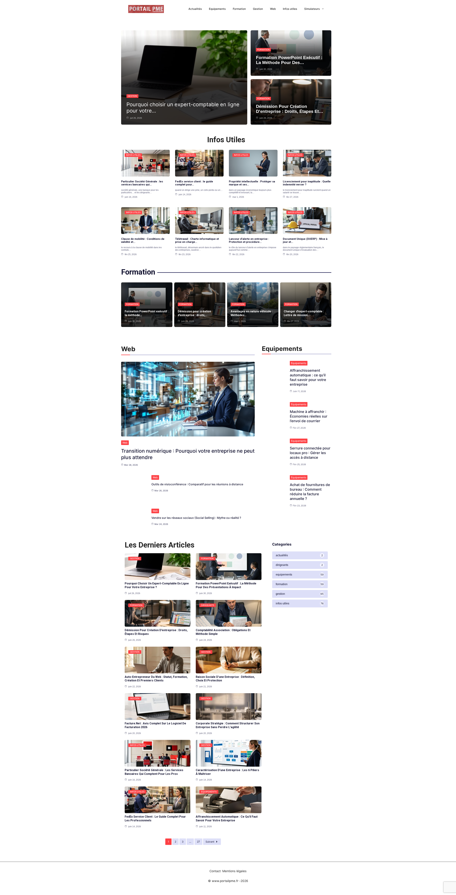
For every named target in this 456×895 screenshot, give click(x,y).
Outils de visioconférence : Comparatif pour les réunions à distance (197, 484)
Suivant (210, 841)
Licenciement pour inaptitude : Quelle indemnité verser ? (307, 183)
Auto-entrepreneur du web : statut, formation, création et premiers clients (156, 678)
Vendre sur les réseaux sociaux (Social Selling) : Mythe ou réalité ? (196, 518)
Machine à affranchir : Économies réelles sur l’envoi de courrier (308, 416)
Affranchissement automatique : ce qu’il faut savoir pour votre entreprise (227, 818)
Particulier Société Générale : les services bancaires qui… (142, 183)
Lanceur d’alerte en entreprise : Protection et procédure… (249, 240)
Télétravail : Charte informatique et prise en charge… (197, 240)
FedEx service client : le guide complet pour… (194, 183)
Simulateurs (312, 9)
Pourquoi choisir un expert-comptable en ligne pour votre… (182, 107)
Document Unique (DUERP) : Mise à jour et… (305, 240)
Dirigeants (207, 605)
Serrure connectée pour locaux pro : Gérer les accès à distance (310, 453)
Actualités (195, 9)
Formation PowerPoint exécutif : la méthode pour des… (289, 60)
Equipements (217, 9)
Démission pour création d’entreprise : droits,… (194, 313)
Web (273, 9)
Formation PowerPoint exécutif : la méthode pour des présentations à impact (226, 585)
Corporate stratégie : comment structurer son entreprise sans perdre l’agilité (228, 725)
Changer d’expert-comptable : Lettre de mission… (304, 313)
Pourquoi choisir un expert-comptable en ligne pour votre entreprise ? (157, 585)
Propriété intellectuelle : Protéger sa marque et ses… (252, 183)
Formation (239, 9)
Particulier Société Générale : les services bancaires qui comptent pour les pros (154, 772)
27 (198, 841)
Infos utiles (290, 9)
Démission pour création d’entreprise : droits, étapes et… (289, 109)
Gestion (258, 9)
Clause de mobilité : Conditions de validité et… (142, 240)
